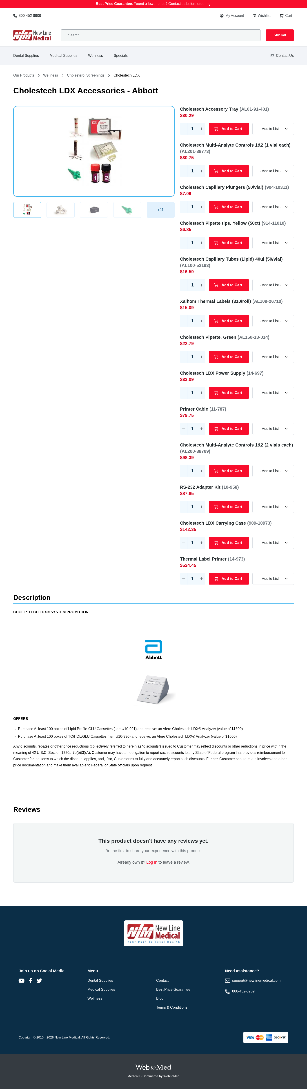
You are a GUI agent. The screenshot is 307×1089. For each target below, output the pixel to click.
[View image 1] (27, 210)
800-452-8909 (30, 16)
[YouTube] (21, 980)
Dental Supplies (26, 55)
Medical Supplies (63, 55)
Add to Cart (232, 129)
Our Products (23, 75)
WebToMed (171, 1076)
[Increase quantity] (201, 129)
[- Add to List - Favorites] (273, 129)
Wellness (95, 55)
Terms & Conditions (171, 1007)
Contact (162, 980)
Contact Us (285, 55)
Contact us (176, 4)
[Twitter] (39, 980)
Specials (121, 55)
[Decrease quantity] (183, 129)
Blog (160, 998)
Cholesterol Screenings (86, 75)
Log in (151, 862)
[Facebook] (30, 980)
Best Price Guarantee (173, 989)
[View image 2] (60, 210)
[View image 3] (94, 210)
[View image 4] (127, 210)
